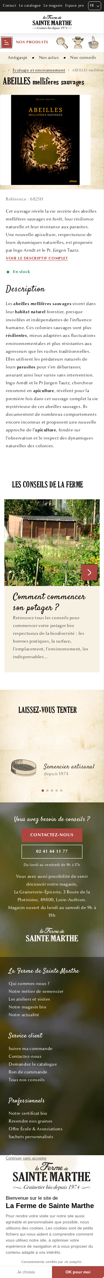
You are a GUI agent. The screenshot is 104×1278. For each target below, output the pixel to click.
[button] (24, 42)
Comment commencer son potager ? (49, 603)
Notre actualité (24, 1014)
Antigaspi (17, 57)
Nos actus (49, 57)
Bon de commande (28, 1072)
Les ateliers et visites (29, 999)
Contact (9, 5)
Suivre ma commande (31, 1048)
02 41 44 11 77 (52, 851)
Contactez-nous (52, 835)
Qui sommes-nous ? (29, 983)
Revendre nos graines (31, 1121)
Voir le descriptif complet (37, 259)
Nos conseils (83, 57)
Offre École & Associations (36, 1129)
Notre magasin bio (27, 1007)
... (4, 70)
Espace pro (74, 5)
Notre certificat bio (28, 1113)
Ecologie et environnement (39, 70)
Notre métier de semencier (36, 991)
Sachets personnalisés (31, 1136)
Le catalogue (30, 5)
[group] (52, 770)
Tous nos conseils (26, 1079)
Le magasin (53, 5)
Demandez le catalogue (33, 1064)
